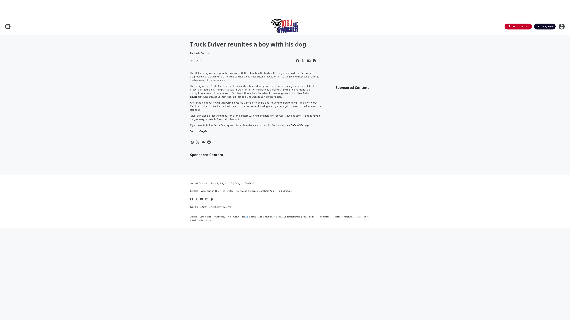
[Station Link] (285, 26)
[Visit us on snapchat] (211, 199)
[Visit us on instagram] (206, 199)
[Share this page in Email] (309, 61)
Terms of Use (256, 217)
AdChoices (269, 217)
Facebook (250, 183)
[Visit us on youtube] (201, 199)
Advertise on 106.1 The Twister (217, 190)
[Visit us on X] (196, 199)
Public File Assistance (344, 217)
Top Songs (236, 183)
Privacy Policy (219, 217)
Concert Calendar (199, 183)
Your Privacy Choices (236, 217)
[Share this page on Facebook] (297, 61)
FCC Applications (362, 217)
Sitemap (193, 217)
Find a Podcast (284, 190)
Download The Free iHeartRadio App (255, 190)
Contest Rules (205, 217)
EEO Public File (326, 217)
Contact (194, 190)
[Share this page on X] (303, 61)
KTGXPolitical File (310, 217)
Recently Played (219, 183)
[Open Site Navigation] (8, 26)
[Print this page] (314, 61)
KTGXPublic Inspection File (289, 217)
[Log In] (562, 26)
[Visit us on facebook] (191, 199)
